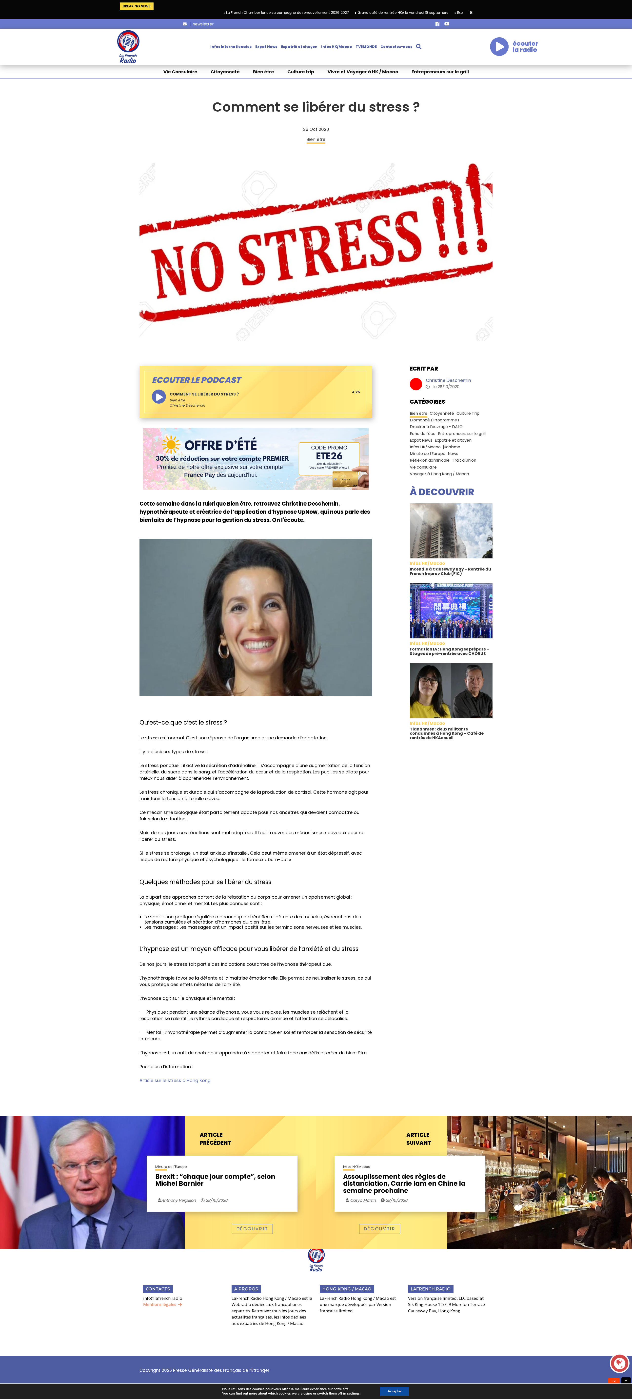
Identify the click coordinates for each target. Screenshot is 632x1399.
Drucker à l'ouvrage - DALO (436, 427)
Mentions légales (159, 1304)
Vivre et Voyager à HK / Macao (363, 72)
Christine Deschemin (448, 380)
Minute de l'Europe (427, 453)
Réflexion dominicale (430, 460)
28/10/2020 (216, 1200)
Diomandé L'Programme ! (434, 420)
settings (353, 1393)
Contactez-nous (396, 46)
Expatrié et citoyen (299, 46)
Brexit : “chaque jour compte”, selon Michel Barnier (215, 1180)
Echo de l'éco (422, 433)
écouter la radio (525, 46)
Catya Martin (362, 1200)
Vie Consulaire (180, 72)
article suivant (419, 1139)
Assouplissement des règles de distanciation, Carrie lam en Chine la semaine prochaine (404, 1183)
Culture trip (300, 72)
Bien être (263, 72)
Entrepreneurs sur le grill (440, 72)
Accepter (394, 1391)
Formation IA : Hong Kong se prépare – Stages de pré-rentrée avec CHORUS (449, 651)
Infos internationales (231, 46)
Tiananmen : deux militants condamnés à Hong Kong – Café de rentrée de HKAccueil (447, 733)
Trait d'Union (464, 460)
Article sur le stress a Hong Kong (175, 1080)
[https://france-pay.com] (256, 458)
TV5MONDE (366, 46)
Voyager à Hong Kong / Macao (439, 474)
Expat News (266, 46)
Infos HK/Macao (336, 46)
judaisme (451, 447)
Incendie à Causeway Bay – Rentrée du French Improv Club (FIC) (450, 571)
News (453, 453)
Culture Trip (467, 413)
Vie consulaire (423, 467)
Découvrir (252, 1229)
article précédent (216, 1139)
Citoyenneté (225, 72)
